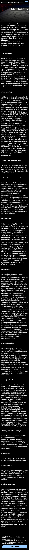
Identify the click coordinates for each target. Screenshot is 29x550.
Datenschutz (4, 40)
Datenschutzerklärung (13, 458)
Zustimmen (15, 546)
